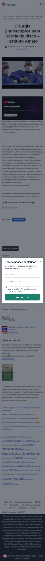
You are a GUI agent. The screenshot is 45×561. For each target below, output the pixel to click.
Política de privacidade (15, 291)
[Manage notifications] (5, 556)
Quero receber (22, 297)
